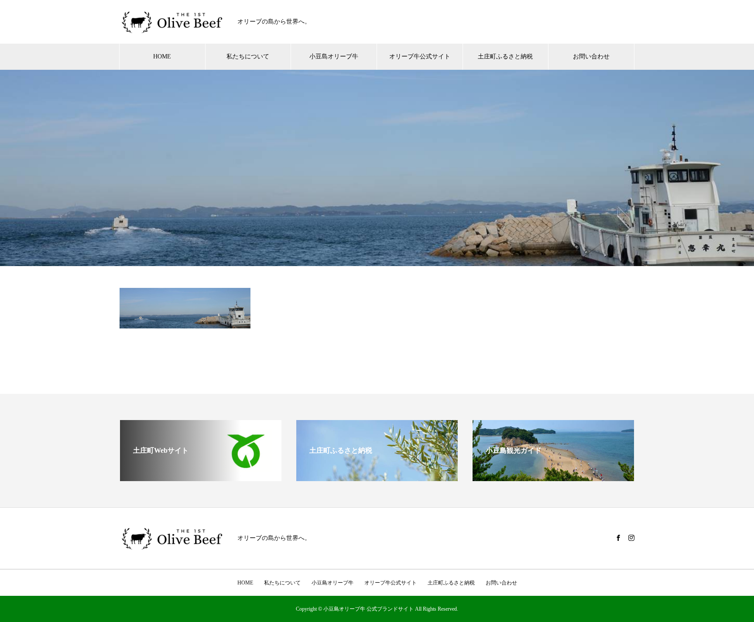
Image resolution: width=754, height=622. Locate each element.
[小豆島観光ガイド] (553, 477)
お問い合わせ (591, 56)
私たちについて (247, 56)
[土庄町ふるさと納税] (377, 477)
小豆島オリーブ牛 (333, 56)
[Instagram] (631, 538)
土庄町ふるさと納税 (505, 56)
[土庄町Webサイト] (200, 477)
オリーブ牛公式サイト (419, 56)
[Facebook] (618, 538)
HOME (162, 56)
